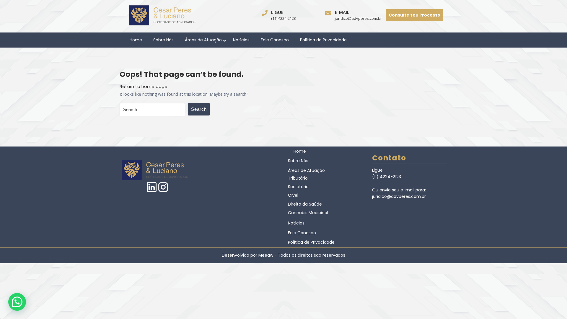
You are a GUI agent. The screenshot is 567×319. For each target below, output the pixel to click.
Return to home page (143, 86)
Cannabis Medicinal (308, 213)
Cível (293, 195)
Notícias (241, 40)
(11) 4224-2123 (283, 18)
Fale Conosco (275, 40)
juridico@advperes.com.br (358, 18)
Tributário (298, 178)
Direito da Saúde (305, 204)
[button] (17, 302)
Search (199, 109)
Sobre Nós (163, 40)
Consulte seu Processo (414, 15)
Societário (298, 187)
